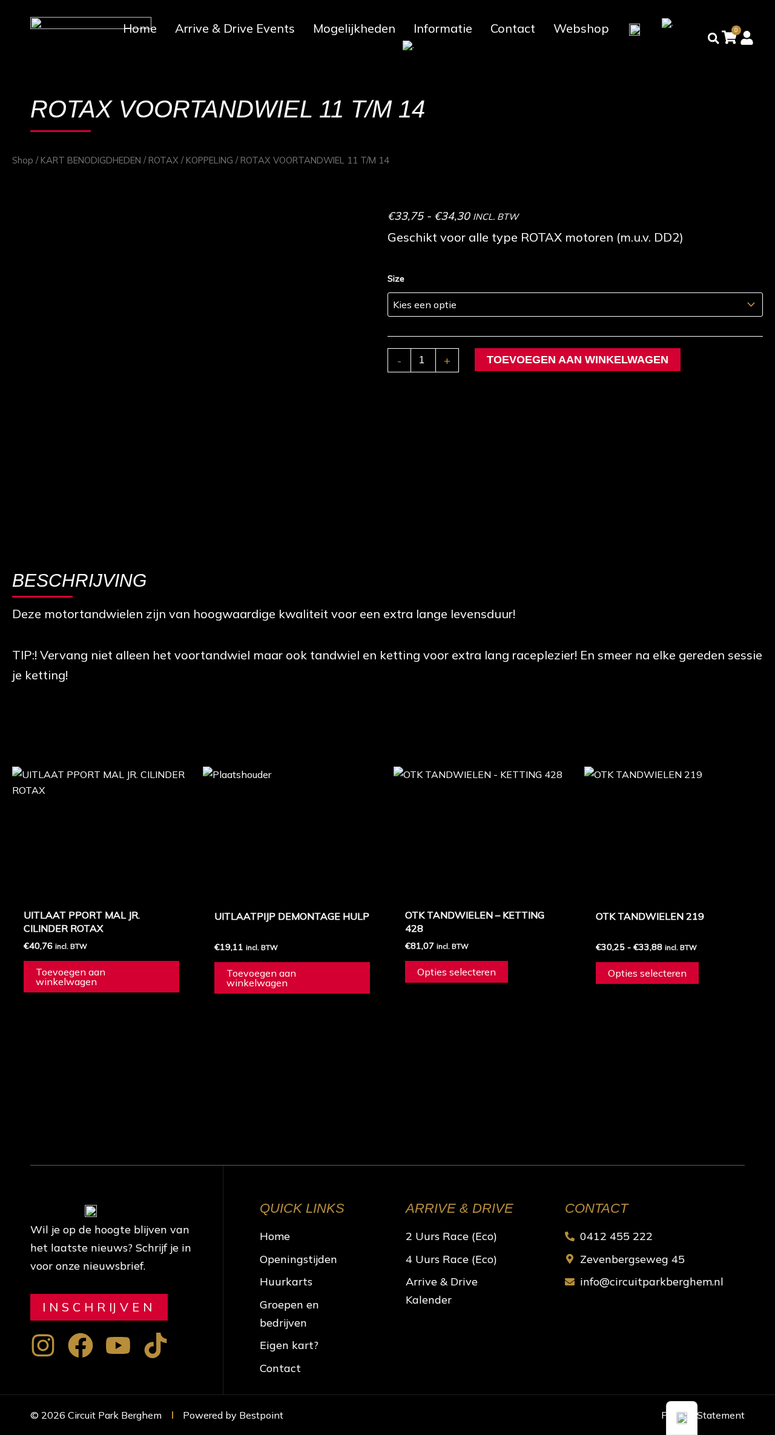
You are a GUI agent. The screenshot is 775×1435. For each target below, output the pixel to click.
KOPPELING (209, 160)
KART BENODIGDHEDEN (91, 160)
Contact (512, 28)
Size (396, 278)
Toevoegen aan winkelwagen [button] (70, 977)
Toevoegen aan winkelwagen (577, 360)
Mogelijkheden (354, 28)
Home (140, 28)
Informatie (443, 28)
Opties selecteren (456, 972)
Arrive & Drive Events (235, 28)
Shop (22, 160)
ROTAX (163, 160)
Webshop (581, 28)
